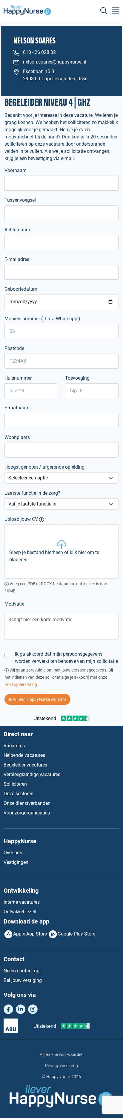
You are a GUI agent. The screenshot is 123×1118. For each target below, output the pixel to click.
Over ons (13, 853)
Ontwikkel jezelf (20, 912)
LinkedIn (20, 1009)
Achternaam (17, 230)
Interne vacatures (22, 902)
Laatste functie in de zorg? (32, 493)
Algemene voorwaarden (62, 1054)
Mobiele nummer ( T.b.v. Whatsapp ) (42, 319)
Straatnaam (17, 408)
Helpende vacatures (24, 755)
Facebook (8, 1009)
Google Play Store (76, 934)
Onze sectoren (18, 793)
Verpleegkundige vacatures (32, 774)
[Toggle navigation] (115, 10)
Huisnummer (18, 378)
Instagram (33, 1009)
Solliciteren (15, 784)
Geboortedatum (20, 289)
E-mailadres (16, 259)
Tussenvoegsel (20, 200)
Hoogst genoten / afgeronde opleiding (44, 467)
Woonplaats (17, 437)
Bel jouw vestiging (23, 980)
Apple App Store (30, 934)
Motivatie (14, 604)
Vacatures (14, 746)
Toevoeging (77, 378)
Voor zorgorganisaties (27, 813)
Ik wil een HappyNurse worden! (37, 699)
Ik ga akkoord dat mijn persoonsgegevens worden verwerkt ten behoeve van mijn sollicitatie (66, 657)
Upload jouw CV (21, 519)
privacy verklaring (20, 684)
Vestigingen (16, 862)
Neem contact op (21, 971)
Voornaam (15, 170)
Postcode (14, 348)
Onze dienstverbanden (27, 803)
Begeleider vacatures (25, 765)
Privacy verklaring (61, 1065)
